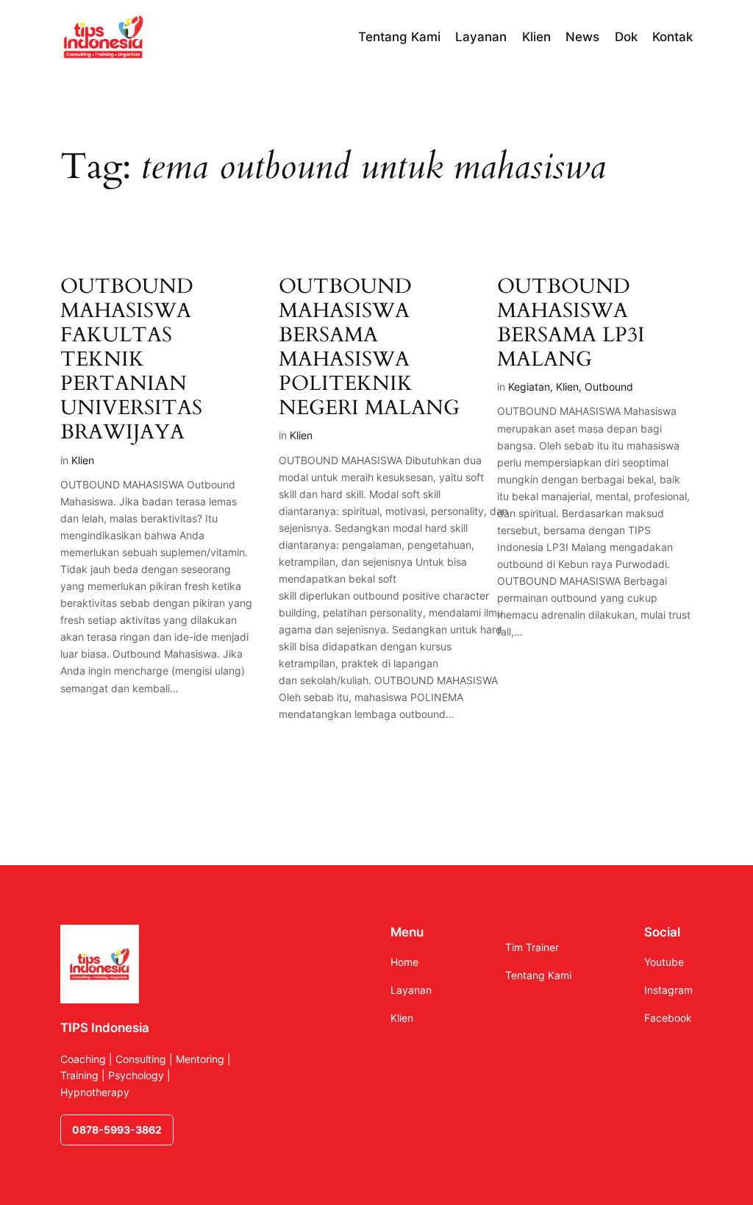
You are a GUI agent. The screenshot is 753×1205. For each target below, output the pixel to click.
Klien (82, 460)
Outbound (609, 386)
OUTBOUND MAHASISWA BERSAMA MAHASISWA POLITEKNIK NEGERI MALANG (369, 347)
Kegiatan (529, 386)
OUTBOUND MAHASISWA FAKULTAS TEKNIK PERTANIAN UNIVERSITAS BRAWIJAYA (131, 359)
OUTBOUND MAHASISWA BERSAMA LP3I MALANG (571, 323)
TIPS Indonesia (104, 1027)
